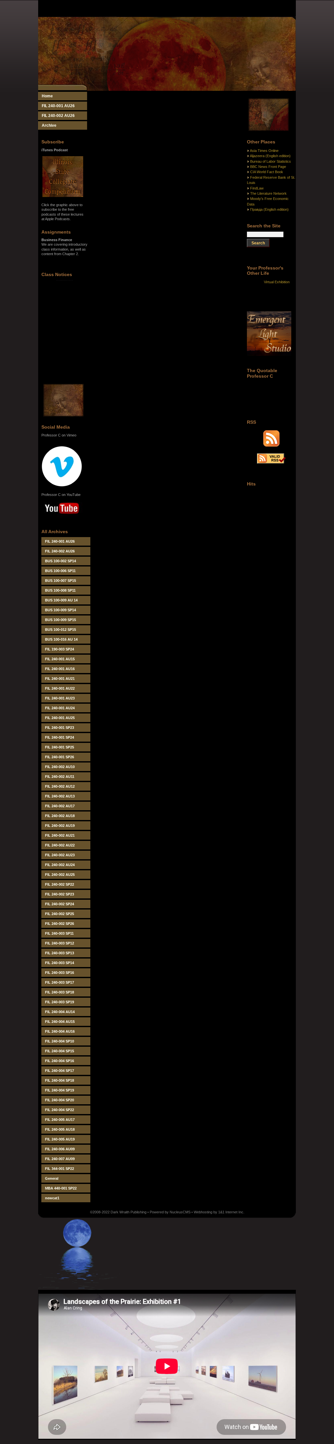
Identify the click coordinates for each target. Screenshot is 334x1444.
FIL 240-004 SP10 (59, 1041)
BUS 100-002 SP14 (60, 561)
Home (47, 96)
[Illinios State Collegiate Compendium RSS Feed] (271, 445)
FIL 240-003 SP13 (59, 953)
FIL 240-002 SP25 (59, 914)
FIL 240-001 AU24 (60, 708)
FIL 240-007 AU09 (60, 1159)
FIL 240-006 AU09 (60, 1149)
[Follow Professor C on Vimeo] (61, 485)
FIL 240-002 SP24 (59, 904)
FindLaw (257, 188)
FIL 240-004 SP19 (59, 1090)
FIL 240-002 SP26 (59, 924)
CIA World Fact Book (266, 172)
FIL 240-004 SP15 (59, 1051)
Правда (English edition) (269, 209)
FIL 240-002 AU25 (60, 875)
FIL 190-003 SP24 (59, 649)
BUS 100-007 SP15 (60, 581)
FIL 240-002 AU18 (60, 816)
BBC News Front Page (268, 167)
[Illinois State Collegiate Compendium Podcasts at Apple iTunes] (62, 196)
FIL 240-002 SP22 (59, 884)
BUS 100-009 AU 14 (61, 600)
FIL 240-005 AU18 (60, 1129)
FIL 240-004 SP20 (59, 1100)
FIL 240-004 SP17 (59, 1071)
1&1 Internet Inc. (231, 1212)
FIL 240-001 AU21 (60, 679)
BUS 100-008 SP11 (60, 590)
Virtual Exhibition (277, 282)
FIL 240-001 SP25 (59, 747)
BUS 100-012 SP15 (60, 630)
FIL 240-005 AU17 (60, 1120)
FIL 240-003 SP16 (59, 973)
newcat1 (52, 1198)
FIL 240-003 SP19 (59, 1002)
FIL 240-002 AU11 (59, 777)
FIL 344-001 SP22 (59, 1169)
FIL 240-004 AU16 (60, 1031)
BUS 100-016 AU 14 (61, 639)
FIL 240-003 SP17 (59, 982)
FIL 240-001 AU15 (60, 659)
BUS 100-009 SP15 (60, 620)
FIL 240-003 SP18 (59, 992)
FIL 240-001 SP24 (59, 737)
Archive (49, 125)
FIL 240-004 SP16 (59, 1061)
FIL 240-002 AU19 (60, 826)
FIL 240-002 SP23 (59, 894)
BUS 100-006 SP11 (60, 571)
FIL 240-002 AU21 (60, 835)
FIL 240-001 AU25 (60, 718)
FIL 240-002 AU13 (60, 796)
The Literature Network (268, 193)
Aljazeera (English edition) (270, 156)
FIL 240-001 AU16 (60, 669)
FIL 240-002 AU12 (60, 786)
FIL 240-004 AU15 (60, 1022)
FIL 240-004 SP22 (59, 1110)
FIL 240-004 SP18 (59, 1080)
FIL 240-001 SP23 (59, 728)
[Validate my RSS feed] (271, 462)
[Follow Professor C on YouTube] (61, 518)
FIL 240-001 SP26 (59, 757)
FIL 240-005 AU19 (60, 1139)
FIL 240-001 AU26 (58, 106)
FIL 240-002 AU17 (60, 806)
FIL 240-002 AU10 (60, 767)
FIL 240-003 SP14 (59, 963)
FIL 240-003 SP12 (59, 943)
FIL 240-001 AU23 (60, 698)
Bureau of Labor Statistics (270, 161)
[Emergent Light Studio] (269, 354)
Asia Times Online (264, 151)
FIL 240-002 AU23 (60, 855)
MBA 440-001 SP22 (61, 1188)
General (51, 1178)
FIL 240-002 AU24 (60, 865)
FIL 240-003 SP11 (59, 933)
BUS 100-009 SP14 (60, 610)
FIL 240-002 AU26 (58, 115)
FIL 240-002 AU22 (60, 845)
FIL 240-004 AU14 (60, 1012)
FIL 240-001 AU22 (60, 688)
